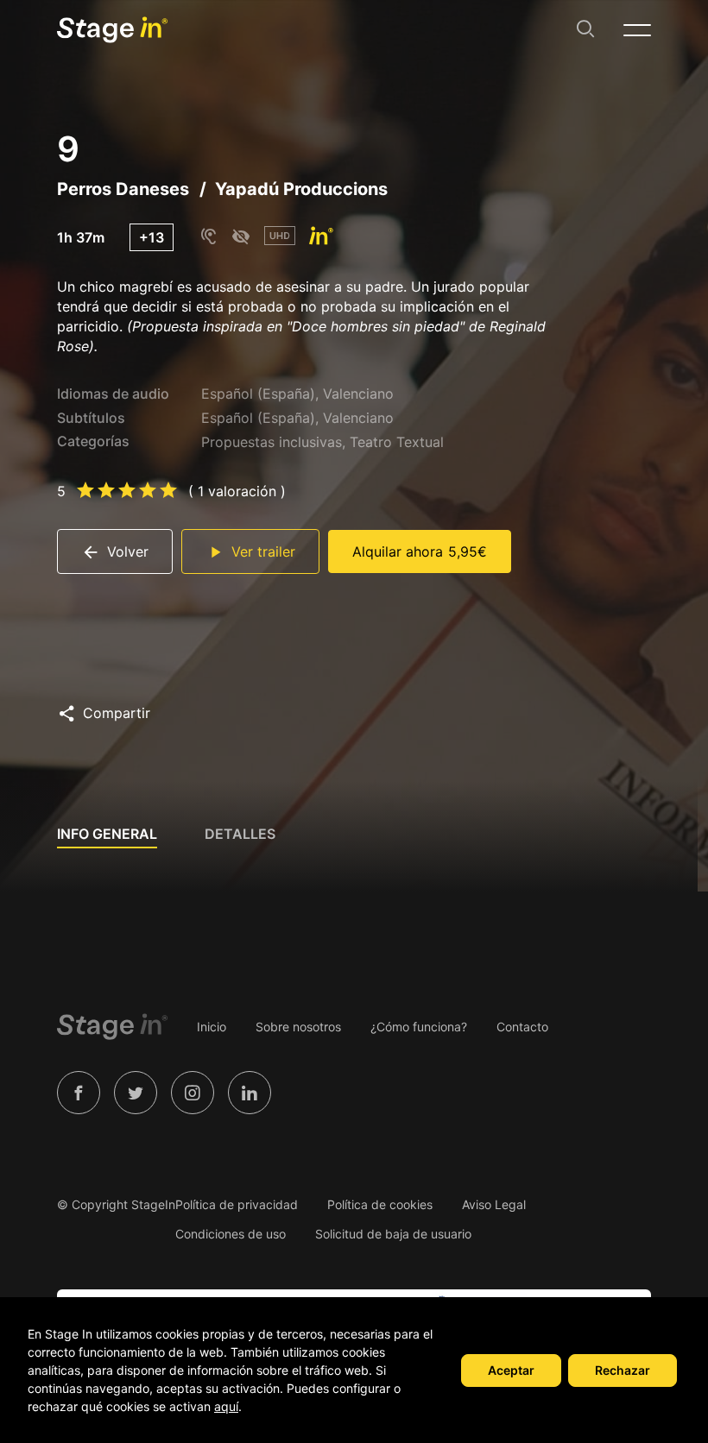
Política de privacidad (236, 1204)
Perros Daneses (123, 189)
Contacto (522, 1026)
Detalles (240, 834)
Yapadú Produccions (301, 189)
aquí (226, 1406)
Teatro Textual (397, 442)
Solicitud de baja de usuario (393, 1233)
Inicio (211, 1026)
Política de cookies (380, 1204)
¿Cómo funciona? (418, 1026)
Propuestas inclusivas (271, 442)
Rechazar (622, 1370)
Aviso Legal (494, 1204)
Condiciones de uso (230, 1233)
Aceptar (511, 1370)
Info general (107, 834)
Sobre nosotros (298, 1026)
